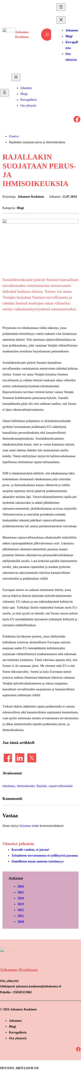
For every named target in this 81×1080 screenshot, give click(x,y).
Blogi (20, 208)
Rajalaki (41, 786)
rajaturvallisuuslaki (61, 786)
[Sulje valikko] (60, 20)
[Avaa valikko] (60, 7)
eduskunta (8, 786)
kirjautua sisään (29, 825)
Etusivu (14, 136)
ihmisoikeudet (26, 786)
